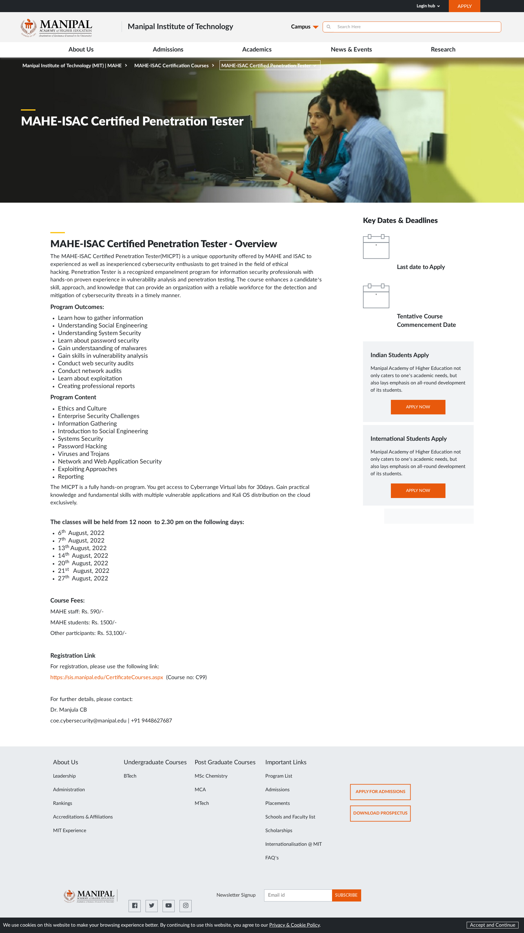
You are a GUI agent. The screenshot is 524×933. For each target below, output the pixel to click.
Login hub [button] (426, 6)
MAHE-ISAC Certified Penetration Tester (266, 65)
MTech (202, 803)
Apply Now (425, 409)
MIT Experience (69, 830)
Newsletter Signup (236, 895)
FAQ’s (272, 857)
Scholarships (278, 830)
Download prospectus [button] (382, 816)
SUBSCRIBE (346, 895)
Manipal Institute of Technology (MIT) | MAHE (72, 65)
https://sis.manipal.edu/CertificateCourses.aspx (106, 677)
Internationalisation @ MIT (293, 844)
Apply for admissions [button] (383, 794)
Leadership (64, 776)
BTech (130, 776)
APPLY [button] (469, 8)
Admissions (277, 789)
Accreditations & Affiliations (83, 817)
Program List (278, 776)
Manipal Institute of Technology (180, 27)
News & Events (351, 50)
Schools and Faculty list (290, 817)
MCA (200, 789)
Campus (301, 27)
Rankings (62, 803)
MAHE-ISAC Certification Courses (171, 65)
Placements (277, 803)
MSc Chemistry (211, 776)
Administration (69, 789)
